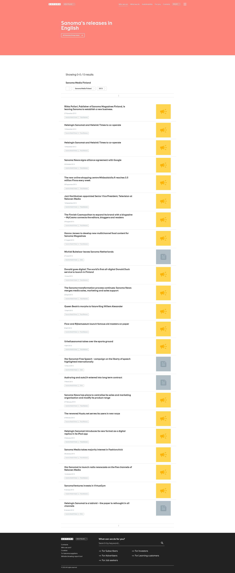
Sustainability (147, 4)
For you (158, 4)
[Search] (162, 543)
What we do (135, 4)
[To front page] (55, 4)
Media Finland (68, 4)
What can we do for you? (112, 539)
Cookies (64, 550)
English (175, 4)
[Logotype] (67, 539)
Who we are (123, 4)
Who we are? (66, 547)
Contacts (166, 4)
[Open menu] (184, 4)
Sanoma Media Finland (83, 88)
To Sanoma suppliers (69, 553)
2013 (101, 88)
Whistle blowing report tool (71, 556)
